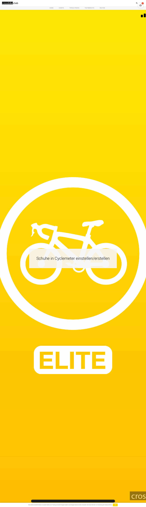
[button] (136, 3)
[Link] (10, 3)
